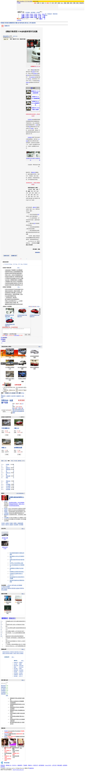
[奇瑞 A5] (7, 442)
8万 (7, 393)
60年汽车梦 (18, 384)
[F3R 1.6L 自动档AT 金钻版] (28, 110)
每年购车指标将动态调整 (16, 580)
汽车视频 (21, 524)
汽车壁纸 (19, 20)
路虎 (2, 588)
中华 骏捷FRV (6, 428)
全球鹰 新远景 (18, 447)
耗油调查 (20, 411)
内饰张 (34, 306)
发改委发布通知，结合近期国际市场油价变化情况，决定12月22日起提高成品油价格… (16, 504)
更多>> (41, 11)
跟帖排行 (12, 618)
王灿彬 (11, 573)
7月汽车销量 (23, 519)
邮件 (71, 3)
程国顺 (11, 571)
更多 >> (18, 267)
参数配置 (11, 22)
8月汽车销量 (17, 519)
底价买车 (34, 22)
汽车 (53, 3)
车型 (28, 75)
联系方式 (35, 765)
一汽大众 (9, 585)
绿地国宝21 (16, 662)
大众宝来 (8, 487)
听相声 (6, 731)
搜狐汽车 (34, 172)
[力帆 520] (19, 422)
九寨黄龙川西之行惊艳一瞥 (11, 302)
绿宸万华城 (21, 665)
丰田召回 (13, 588)
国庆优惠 (20, 387)
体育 (38, 3)
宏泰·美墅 (15, 668)
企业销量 (6, 520)
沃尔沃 (5, 588)
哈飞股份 (3, 688)
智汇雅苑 (15, 671)
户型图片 (14, 653)
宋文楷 (11, 553)
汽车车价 (15, 264)
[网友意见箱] (5, 764)
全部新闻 (65, 765)
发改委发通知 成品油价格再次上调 (17, 511)
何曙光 (11, 559)
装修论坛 (18, 653)
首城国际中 (16, 674)
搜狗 (19, 2)
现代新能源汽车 (13, 577)
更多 (7, 695)
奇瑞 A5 (4, 447)
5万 (5, 393)
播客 (68, 3)
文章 (25, 22)
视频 (65, 3)
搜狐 (18, 1)
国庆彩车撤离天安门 (9, 388)
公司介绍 (54, 765)
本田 (13, 585)
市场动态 (49, 13)
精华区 (4, 339)
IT (50, 3)
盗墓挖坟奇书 (19, 733)
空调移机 (25, 264)
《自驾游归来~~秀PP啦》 (11, 297)
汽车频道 (27, 12)
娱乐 (43, 3)
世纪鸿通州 (21, 670)
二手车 (30, 22)
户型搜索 (11, 651)
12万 (10, 393)
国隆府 (15, 667)
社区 (22, 409)
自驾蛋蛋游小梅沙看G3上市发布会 (13, 292)
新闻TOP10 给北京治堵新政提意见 (16, 510)
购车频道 (33, 12)
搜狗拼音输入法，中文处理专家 (10, 327)
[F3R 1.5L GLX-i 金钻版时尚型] (28, 104)
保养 (21, 22)
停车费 (21, 588)
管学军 (11, 563)
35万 (17, 393)
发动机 (32, 128)
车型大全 (4, 400)
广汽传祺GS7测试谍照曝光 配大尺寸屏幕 (15, 644)
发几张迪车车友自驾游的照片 (12, 299)
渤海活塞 (3, 693)
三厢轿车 (8, 396)
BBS (77, 3)
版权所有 (31, 768)
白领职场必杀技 (12, 733)
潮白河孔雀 (16, 665)
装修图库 (21, 653)
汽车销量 (6, 517)
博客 (74, 3)
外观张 (30, 306)
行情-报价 (7, 22)
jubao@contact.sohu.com (18, 769)
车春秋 (5, 511)
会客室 (5, 510)
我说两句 (81, 3)
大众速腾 (8, 486)
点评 (19, 22)
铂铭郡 (20, 668)
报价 (20, 409)
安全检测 (16, 524)
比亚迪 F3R (7, 25)
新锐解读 (17, 736)
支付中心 (14, 765)
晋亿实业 (3, 685)
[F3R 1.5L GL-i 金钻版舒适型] (28, 99)
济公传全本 (18, 731)
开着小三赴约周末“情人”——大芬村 (13, 300)
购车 (34, 69)
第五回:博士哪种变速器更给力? (16, 513)
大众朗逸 (8, 484)
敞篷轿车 (19, 396)
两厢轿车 (3, 396)
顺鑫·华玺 (21, 674)
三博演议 (6, 513)
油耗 (23, 22)
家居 (59, 3)
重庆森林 (12, 556)
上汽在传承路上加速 (18, 563)
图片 (14, 22)
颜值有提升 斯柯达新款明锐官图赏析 (14, 636)
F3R (36, 124)
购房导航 (7, 653)
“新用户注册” (16, 335)
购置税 (40, 18)
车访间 (5, 508)
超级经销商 (20, 523)
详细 (9, 392)
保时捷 (9, 588)
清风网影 (12, 568)
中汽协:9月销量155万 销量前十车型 (17, 517)
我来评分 (15, 411)
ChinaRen (21, 1)
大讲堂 (5, 501)
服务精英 (6, 514)
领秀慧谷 (20, 662)
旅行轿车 (13, 396)
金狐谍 (11, 524)
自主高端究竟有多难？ (18, 571)
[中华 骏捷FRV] (7, 422)
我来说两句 (6, 36)
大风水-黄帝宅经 (11, 736)
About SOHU (48, 765)
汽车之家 (20, 264)
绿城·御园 (15, 676)
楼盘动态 (4, 653)
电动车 (4, 586)
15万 (12, 393)
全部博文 (3, 766)
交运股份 (3, 692)
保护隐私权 (41, 765)
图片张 (14, 408)
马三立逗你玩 (11, 731)
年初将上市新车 (22, 378)
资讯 (17, 409)
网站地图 (59, 765)
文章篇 (20, 408)
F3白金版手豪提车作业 (10, 296)
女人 (62, 3)
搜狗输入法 (8, 765)
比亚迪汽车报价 (8, 264)
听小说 (6, 733)
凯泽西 (8, 586)
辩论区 (4, 341)
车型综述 (2, 22)
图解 (16, 22)
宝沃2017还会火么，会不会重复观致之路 (15, 646)
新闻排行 (5, 618)
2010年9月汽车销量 (8, 519)
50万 (19, 393)
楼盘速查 (4, 651)
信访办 (3, 524)
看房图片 (11, 653)
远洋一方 (20, 676)
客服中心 (30, 765)
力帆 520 (16, 428)
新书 (5, 736)
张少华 (11, 565)
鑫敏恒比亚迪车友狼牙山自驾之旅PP (14, 304)
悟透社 (15, 523)
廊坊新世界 (16, 670)
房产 (56, 3)
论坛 (27, 22)
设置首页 (3, 765)
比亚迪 (33, 71)
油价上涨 (16, 585)
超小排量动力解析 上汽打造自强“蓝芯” (15, 631)
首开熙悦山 (16, 673)
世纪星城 (20, 673)
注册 (6, 335)
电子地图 (14, 651)
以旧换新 (5, 589)
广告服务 (25, 765)
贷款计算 (21, 651)
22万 (14, 393)
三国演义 (10, 737)
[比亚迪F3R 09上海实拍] (30, 156)
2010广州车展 (18, 493)
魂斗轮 (7, 524)
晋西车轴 (3, 687)
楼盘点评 (18, 651)
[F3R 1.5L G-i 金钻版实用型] (28, 93)
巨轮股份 (3, 690)
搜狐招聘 (20, 765)
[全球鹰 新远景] (19, 442)
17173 (26, 1)
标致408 (8, 467)
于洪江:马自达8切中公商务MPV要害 (17, 508)
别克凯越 (8, 489)
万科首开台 (21, 671)
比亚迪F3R (35, 73)
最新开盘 (7, 651)
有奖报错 (21, 400)
